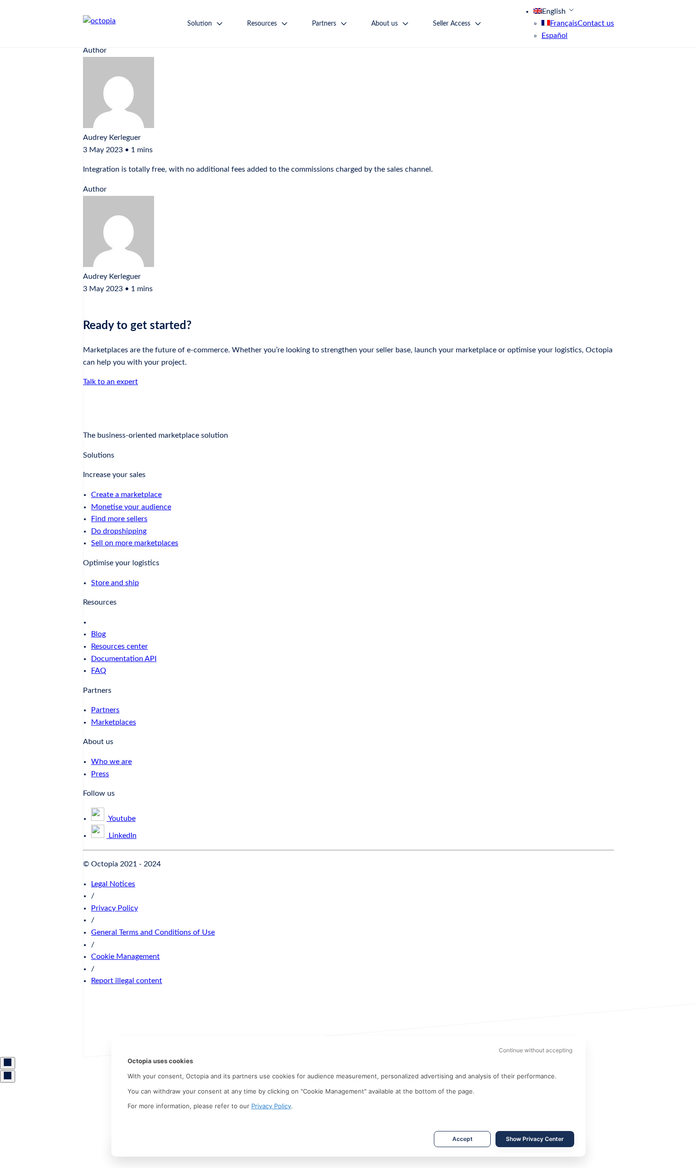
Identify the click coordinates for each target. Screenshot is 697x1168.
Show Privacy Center (535, 1138)
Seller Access (451, 23)
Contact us (596, 23)
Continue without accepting (535, 1050)
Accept (462, 1138)
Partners (324, 23)
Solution (199, 23)
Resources (262, 23)
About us (384, 23)
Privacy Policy (271, 1106)
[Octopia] (114, 23)
